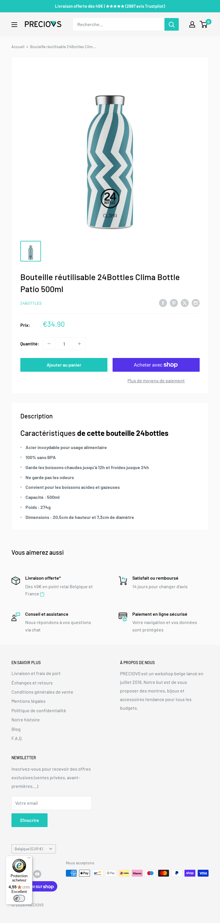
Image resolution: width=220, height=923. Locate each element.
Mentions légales (28, 701)
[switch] (19, 898)
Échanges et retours (32, 682)
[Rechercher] (171, 24)
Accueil (17, 46)
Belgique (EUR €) (29, 848)
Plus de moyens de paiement (156, 380)
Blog (16, 729)
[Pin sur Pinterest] (174, 302)
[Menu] (28, 859)
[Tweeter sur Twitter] (185, 302)
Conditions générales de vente (42, 691)
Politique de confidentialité (38, 710)
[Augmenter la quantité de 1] (79, 344)
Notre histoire (25, 719)
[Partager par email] (196, 302)
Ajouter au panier (64, 364)
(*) (42, 593)
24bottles (31, 303)
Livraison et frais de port (36, 673)
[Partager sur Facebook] (163, 302)
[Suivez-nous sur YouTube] (37, 874)
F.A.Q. (17, 738)
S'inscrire (29, 820)
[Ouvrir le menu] (14, 24)
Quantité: (29, 343)
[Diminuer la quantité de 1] (49, 344)
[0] (203, 24)
